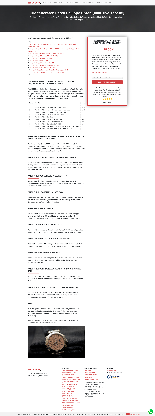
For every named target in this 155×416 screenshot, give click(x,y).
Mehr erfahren (135, 414)
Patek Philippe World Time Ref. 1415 (42, 63)
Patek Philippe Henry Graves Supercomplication (47, 53)
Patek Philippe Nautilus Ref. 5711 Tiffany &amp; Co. (49, 72)
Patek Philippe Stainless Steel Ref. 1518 (44, 56)
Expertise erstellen (89, 372)
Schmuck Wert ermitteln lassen (70, 377)
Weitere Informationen (99, 72)
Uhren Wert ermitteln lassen (70, 384)
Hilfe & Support (111, 370)
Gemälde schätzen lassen (69, 372)
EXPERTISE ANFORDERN (72, 3)
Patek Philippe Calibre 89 (39, 60)
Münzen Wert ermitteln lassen (70, 376)
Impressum (87, 376)
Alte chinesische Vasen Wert (70, 400)
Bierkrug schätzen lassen (69, 409)
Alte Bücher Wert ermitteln (69, 398)
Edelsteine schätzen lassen (69, 390)
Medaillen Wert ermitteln (69, 391)
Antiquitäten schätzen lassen (70, 370)
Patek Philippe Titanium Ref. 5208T (42, 67)
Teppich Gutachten (67, 383)
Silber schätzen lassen (68, 405)
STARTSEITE (47, 3)
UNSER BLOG (57, 3)
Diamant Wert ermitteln (68, 388)
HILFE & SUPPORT (88, 3)
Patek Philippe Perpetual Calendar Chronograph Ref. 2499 (51, 70)
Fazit (32, 75)
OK (128, 414)
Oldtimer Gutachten (67, 395)
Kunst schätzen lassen (68, 374)
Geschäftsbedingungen (91, 379)
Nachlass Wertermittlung (69, 397)
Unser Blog (87, 370)
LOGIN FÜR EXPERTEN (103, 3)
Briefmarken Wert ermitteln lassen (71, 379)
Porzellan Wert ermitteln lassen (70, 381)
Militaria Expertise (67, 393)
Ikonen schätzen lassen (68, 411)
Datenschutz (88, 377)
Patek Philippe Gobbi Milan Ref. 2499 (43, 58)
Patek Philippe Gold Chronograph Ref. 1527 (45, 65)
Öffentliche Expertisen (90, 374)
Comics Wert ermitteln (68, 407)
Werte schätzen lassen (68, 386)
